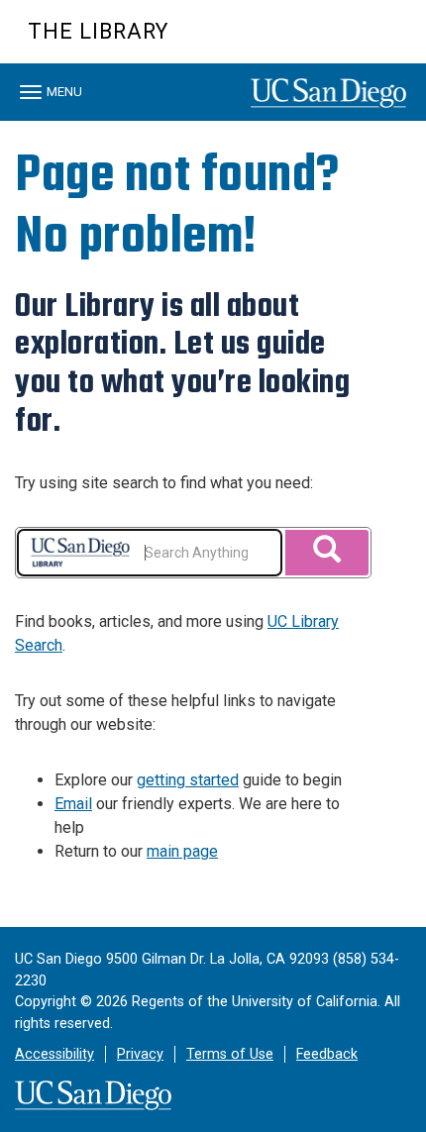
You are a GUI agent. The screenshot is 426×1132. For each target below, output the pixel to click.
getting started (188, 780)
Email (73, 803)
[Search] (327, 552)
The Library (98, 31)
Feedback (327, 1054)
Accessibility (54, 1054)
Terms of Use (229, 1054)
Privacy (140, 1054)
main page (182, 851)
